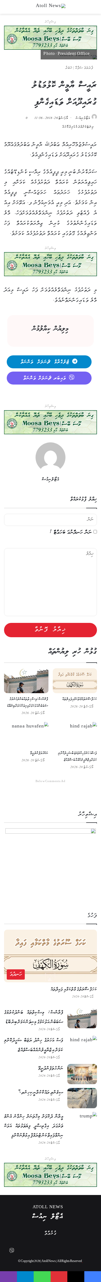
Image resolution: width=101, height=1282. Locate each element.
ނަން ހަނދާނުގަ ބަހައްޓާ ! (71, 532)
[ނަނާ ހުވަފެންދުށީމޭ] (26, 734)
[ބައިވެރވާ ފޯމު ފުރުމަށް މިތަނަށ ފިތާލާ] (50, 264)
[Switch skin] (85, 9)
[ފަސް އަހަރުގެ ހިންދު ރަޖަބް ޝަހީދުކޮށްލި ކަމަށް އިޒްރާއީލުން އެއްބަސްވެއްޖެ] (75, 734)
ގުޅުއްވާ (50, 1233)
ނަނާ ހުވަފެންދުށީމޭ (39, 753)
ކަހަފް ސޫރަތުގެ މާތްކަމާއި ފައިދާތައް (79, 699)
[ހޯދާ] (6, 9)
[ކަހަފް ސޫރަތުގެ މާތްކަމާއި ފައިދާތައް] (75, 680)
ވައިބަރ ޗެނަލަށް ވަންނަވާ (44, 378)
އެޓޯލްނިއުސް (83, 118)
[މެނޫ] (94, 9)
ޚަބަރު (68, 68)
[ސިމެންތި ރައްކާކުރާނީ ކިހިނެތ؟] (82, 1098)
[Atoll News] (50, 7)
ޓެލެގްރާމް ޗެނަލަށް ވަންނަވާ (45, 362)
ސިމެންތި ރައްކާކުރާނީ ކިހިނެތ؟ (40, 1092)
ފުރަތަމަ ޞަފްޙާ (84, 68)
